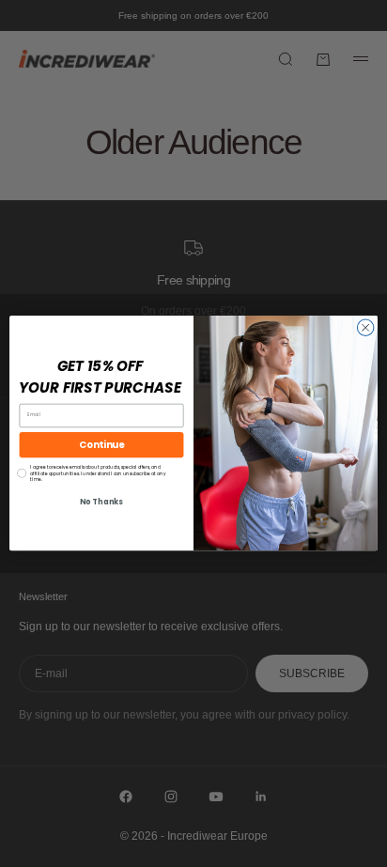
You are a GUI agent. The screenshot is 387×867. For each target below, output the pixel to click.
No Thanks (101, 502)
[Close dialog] (365, 327)
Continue (101, 445)
